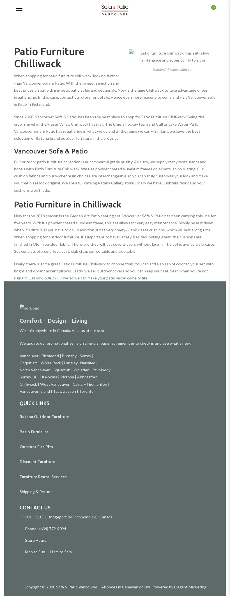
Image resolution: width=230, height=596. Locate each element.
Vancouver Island (35, 391)
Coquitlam (29, 362)
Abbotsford (87, 376)
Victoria (67, 376)
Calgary (79, 384)
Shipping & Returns (37, 491)
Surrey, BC (29, 376)
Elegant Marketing (190, 586)
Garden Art (80, 215)
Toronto (86, 391)
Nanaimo (87, 362)
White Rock (51, 362)
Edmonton (98, 384)
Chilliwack (28, 384)
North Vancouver (35, 369)
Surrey (85, 355)
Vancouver (29, 355)
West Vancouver (55, 384)
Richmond (50, 355)
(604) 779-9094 (52, 528)
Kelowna (49, 376)
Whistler (81, 369)
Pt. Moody (102, 369)
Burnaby (69, 355)
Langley (71, 362)
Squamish (62, 369)
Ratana (42, 138)
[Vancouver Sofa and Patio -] (115, 9)
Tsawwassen (64, 391)
